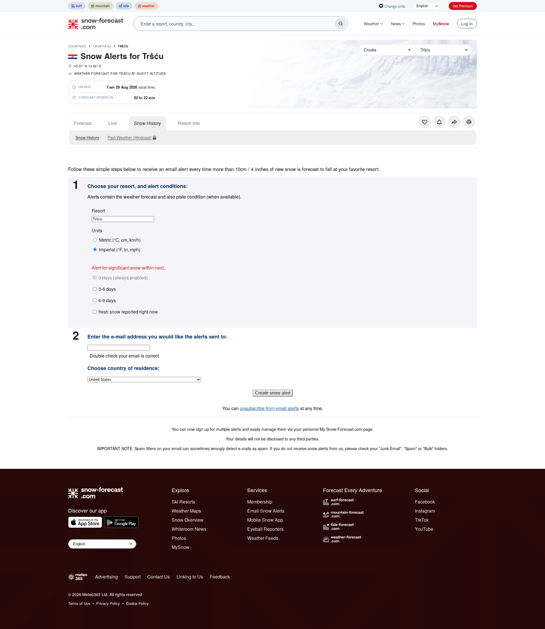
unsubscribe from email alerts (269, 408)
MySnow (180, 547)
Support (133, 576)
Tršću (123, 46)
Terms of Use (79, 603)
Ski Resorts (183, 501)
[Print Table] (469, 122)
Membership (259, 501)
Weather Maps (186, 510)
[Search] (340, 23)
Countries (77, 46)
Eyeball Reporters (265, 529)
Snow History (147, 123)
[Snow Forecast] (94, 23)
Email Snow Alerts (265, 510)
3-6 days (107, 289)
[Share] (454, 122)
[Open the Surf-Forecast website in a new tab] (76, 6)
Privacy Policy (108, 603)
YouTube (424, 529)
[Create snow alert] (439, 122)
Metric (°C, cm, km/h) (120, 240)
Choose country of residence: (123, 368)
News (396, 23)
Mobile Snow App (265, 520)
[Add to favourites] (424, 122)
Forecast (82, 123)
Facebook (425, 501)
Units (97, 230)
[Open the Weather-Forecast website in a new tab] (146, 6)
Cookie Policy (137, 603)
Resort (98, 211)
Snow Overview (188, 520)
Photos (418, 23)
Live (112, 123)
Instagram (425, 510)
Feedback (220, 576)
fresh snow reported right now (128, 311)
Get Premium (463, 5)
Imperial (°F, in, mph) (119, 249)
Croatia (102, 46)
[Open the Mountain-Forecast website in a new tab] (100, 6)
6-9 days (107, 300)
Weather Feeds (262, 538)
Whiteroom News (189, 529)
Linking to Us (190, 576)
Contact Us (158, 576)
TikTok (422, 520)
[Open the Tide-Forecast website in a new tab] (124, 6)
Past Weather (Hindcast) (130, 137)
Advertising (106, 576)
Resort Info (189, 123)
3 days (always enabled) (123, 277)
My (441, 23)
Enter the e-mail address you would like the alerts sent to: (157, 337)
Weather (371, 23)
